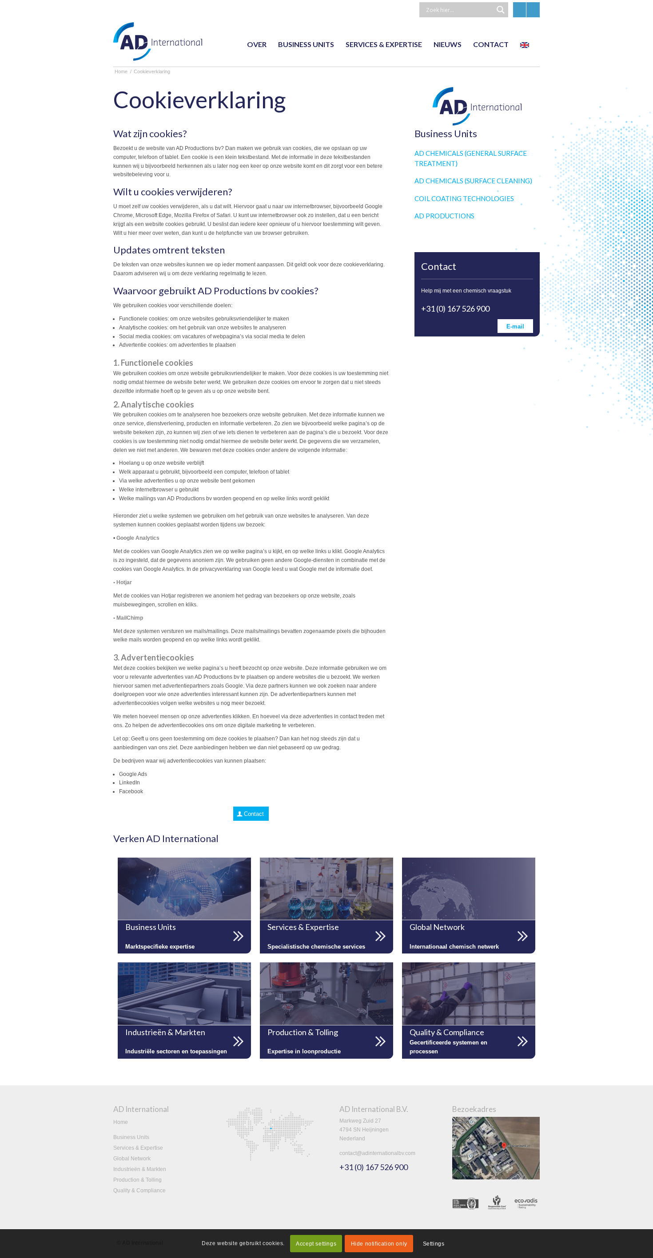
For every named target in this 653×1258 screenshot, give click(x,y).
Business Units (131, 1137)
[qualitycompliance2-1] (468, 993)
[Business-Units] (184, 889)
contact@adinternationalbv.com (377, 1153)
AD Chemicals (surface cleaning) (473, 181)
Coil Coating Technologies (464, 198)
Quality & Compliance (139, 1190)
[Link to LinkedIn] (519, 9)
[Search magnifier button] (500, 9)
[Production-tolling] (326, 993)
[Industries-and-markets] (184, 993)
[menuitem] (256, 44)
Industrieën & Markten (139, 1169)
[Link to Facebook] (533, 9)
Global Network (132, 1158)
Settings (434, 1244)
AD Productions (444, 216)
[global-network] (468, 889)
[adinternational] (157, 44)
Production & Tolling (137, 1180)
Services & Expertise (138, 1148)
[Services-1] (326, 889)
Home (120, 1122)
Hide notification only (379, 1244)
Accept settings (316, 1244)
